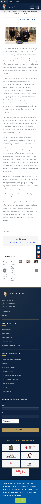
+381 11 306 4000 (10, 303)
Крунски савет (6, 329)
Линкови (4, 387)
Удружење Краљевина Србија (11, 345)
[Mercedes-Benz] (30, 463)
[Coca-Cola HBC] (30, 447)
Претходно (25, 19)
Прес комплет (6, 311)
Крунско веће (6, 333)
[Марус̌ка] (11, 455)
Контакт (4, 315)
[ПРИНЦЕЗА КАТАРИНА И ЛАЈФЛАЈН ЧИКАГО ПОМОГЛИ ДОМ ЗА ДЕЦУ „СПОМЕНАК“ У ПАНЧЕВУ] (20, 261)
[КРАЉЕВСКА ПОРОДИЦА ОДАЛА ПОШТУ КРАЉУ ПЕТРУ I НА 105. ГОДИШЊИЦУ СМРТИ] (36, 261)
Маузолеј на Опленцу (8, 367)
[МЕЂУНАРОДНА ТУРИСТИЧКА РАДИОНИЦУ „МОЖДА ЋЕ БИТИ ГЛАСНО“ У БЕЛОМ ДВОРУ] (12, 270)
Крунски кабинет (7, 337)
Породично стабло (7, 371)
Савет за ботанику (7, 341)
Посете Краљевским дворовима (11, 359)
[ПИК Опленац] (30, 455)
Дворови (4, 363)
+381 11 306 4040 (10, 307)
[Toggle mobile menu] (32, 7)
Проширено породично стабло (11, 375)
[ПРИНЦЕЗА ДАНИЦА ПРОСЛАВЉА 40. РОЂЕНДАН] (28, 261)
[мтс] (11, 463)
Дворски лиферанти (8, 383)
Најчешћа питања (7, 391)
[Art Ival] (11, 447)
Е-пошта (4, 413)
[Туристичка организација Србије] (20, 472)
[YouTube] (38, 256)
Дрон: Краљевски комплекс (10, 379)
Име (3, 405)
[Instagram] (38, 252)
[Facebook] (38, 248)
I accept (20, 500)
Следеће (34, 19)
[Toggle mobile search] (37, 7)
